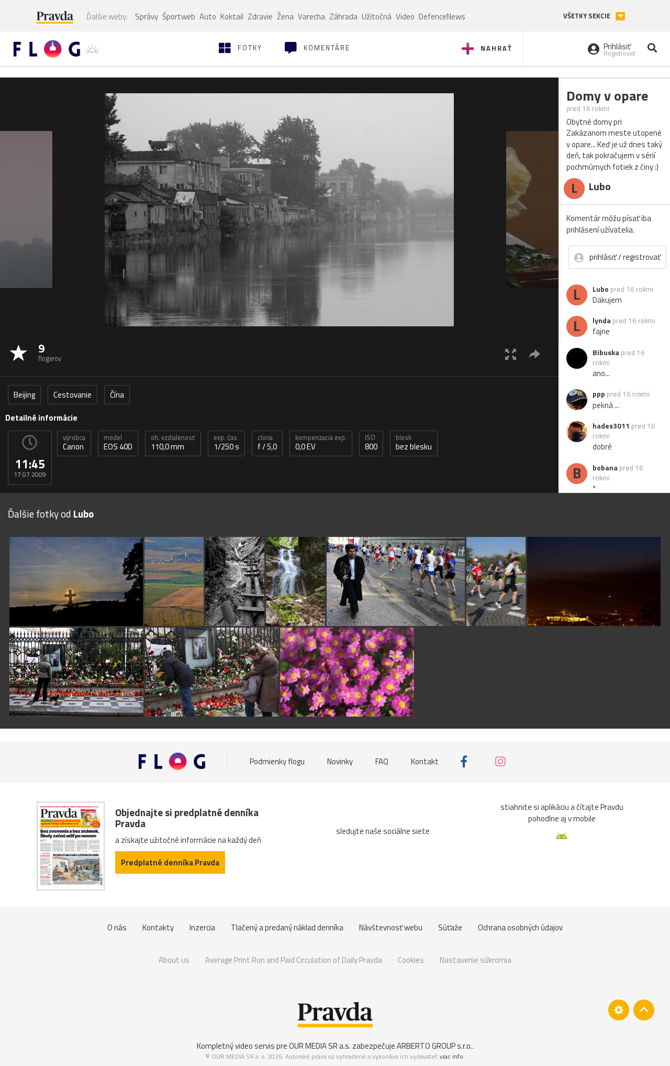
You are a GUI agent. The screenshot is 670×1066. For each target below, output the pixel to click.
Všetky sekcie (587, 16)
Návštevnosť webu (390, 927)
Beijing (24, 395)
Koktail (231, 16)
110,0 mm (173, 443)
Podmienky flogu (277, 761)
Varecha (311, 16)
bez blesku (414, 443)
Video (405, 16)
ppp (599, 394)
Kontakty (158, 927)
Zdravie (260, 16)
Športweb (178, 16)
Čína (117, 395)
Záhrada (343, 16)
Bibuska (606, 352)
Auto (207, 16)
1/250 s (226, 443)
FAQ (381, 761)
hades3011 (611, 426)
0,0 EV (321, 443)
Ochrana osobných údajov (520, 927)
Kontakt (425, 761)
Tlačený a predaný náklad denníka (287, 927)
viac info (451, 1056)
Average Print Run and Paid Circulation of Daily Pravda (293, 959)
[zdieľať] (534, 353)
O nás (117, 927)
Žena (285, 16)
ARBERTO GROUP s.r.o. (434, 1046)
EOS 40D (118, 443)
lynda (602, 320)
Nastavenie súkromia (475, 959)
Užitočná (377, 16)
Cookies (411, 959)
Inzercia (202, 927)
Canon (74, 443)
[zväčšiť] (510, 353)
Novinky (340, 761)
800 (371, 443)
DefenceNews (442, 16)
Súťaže (450, 927)
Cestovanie (72, 395)
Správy (146, 16)
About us (174, 959)
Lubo (601, 289)
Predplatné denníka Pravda (170, 862)
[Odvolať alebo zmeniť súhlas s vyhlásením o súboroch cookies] (618, 1009)
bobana (605, 468)
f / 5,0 (267, 443)
